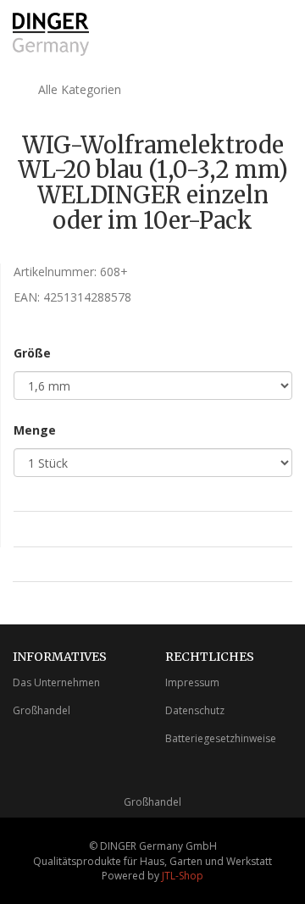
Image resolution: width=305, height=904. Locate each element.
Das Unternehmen (56, 682)
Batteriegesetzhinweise (220, 738)
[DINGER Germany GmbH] (51, 34)
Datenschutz (195, 710)
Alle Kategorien (78, 89)
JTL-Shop (182, 875)
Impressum (192, 682)
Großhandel (41, 710)
